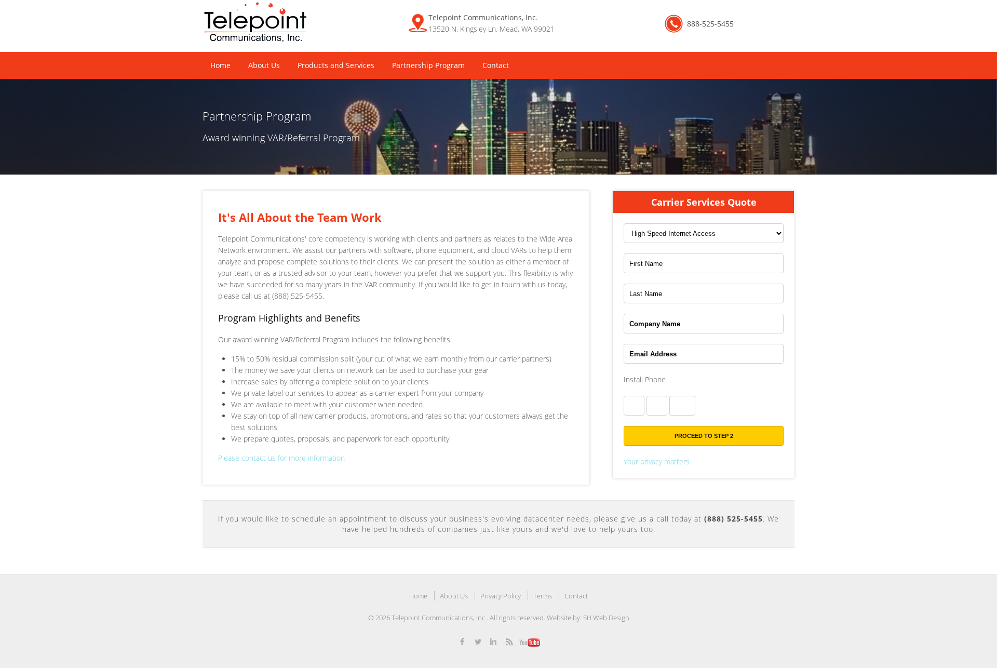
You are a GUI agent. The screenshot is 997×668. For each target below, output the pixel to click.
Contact (495, 65)
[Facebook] (462, 644)
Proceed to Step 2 (704, 436)
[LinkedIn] (493, 644)
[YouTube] (530, 644)
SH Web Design (606, 617)
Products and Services (336, 65)
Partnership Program (428, 65)
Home (220, 65)
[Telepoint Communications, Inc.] (255, 23)
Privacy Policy (500, 595)
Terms (542, 595)
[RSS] (509, 644)
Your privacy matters (657, 461)
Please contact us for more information (281, 458)
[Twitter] (478, 644)
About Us (264, 65)
